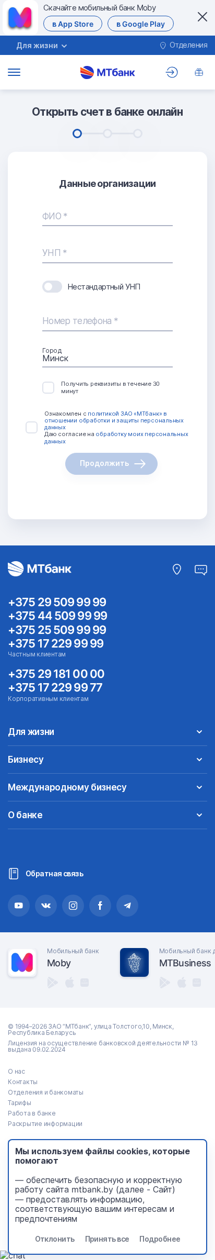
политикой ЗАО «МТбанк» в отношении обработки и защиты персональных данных (114, 420)
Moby (58, 962)
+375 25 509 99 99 (57, 630)
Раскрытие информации (45, 1124)
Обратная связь (54, 873)
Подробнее (159, 1238)
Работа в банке (32, 1113)
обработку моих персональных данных (116, 437)
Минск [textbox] (55, 358)
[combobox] (107, 358)
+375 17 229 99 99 (55, 643)
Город (52, 351)
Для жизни (31, 732)
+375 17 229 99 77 (55, 687)
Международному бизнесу (67, 787)
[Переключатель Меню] (14, 72)
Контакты (23, 1082)
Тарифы (19, 1103)
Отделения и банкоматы (45, 1092)
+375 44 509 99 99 (57, 615)
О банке (25, 815)
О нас (16, 1071)
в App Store (72, 23)
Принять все (107, 1238)
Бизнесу (26, 759)
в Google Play (140, 23)
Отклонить (55, 1238)
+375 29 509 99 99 (57, 602)
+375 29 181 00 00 (56, 674)
